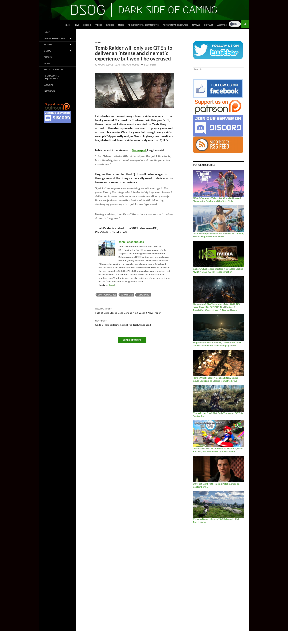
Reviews (196, 25)
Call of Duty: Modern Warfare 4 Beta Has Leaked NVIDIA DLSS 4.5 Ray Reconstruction (218, 270)
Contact (208, 25)
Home (67, 25)
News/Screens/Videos (54, 38)
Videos (99, 25)
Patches (110, 25)
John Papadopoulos (128, 65)
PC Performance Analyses (175, 25)
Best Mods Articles (53, 69)
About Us (221, 25)
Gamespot (139, 150)
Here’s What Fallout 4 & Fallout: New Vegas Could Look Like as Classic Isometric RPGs (215, 379)
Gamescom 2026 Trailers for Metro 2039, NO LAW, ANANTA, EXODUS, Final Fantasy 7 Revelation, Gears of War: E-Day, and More (216, 307)
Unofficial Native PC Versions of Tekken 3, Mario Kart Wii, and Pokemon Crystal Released (218, 450)
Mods (121, 25)
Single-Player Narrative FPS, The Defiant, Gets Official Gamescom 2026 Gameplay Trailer (217, 344)
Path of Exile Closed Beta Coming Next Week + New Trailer (128, 311)
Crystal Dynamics (107, 295)
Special (47, 51)
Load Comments (132, 340)
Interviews (49, 91)
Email (112, 285)
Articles (48, 45)
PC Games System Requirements (143, 25)
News (76, 25)
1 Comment (150, 65)
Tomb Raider (143, 295)
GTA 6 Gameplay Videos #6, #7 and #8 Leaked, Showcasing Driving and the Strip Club (217, 199)
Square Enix (127, 295)
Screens (87, 25)
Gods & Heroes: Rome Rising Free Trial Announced (123, 323)
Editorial (48, 85)
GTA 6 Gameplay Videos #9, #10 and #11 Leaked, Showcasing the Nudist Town (218, 235)
